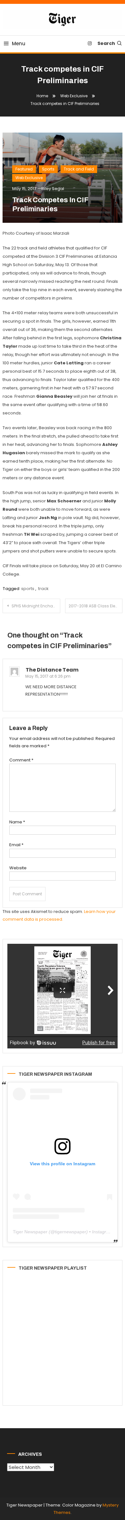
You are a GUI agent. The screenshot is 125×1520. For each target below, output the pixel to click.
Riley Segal (52, 189)
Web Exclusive (29, 177)
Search (106, 43)
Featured (24, 169)
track (43, 589)
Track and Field (79, 169)
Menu (18, 43)
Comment (21, 760)
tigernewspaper (70, 1231)
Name (17, 822)
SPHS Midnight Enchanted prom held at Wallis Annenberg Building (36, 606)
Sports (48, 169)
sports (27, 589)
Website (18, 868)
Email (16, 845)
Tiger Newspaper (30, 1231)
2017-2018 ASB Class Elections (96, 606)
